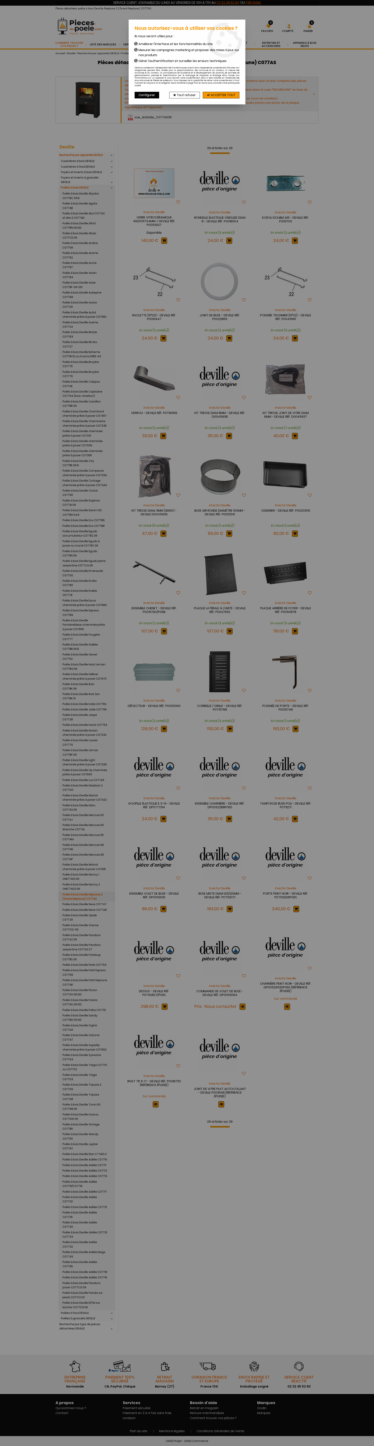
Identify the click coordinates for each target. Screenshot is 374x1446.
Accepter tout (222, 95)
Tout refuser (186, 95)
